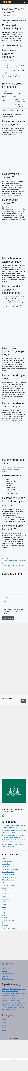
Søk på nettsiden (7, 698)
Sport (3, 923)
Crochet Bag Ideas (7, 861)
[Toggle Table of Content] (19, 45)
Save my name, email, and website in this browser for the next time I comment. (14, 611)
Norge (4, 912)
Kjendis (4, 904)
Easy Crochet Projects (9, 888)
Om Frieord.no (6, 968)
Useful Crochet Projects (9, 928)
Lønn (3, 909)
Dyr (3, 882)
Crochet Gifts (6, 864)
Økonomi (4, 917)
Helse (4, 896)
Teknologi (5, 926)
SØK (23, 701)
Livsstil (4, 907)
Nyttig (4, 915)
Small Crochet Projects (9, 920)
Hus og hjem (6, 899)
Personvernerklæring (8, 973)
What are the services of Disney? (14, 565)
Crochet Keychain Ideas (9, 874)
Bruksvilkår (5, 976)
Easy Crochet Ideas (8, 885)
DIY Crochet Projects (8, 880)
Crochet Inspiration (8, 872)
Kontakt (4, 971)
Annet (6, 558)
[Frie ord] (7, 2)
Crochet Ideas (6, 866)
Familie (4, 891)
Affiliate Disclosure (8, 979)
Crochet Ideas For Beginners (10, 869)
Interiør (4, 901)
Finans (4, 893)
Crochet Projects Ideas (9, 877)
